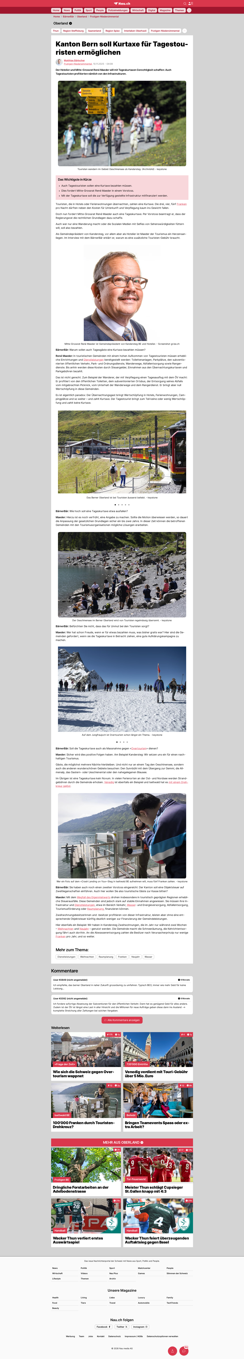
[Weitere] (189, 10)
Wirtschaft (57, 1273)
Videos (84, 1273)
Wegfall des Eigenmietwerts (93, 897)
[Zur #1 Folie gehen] (115, 505)
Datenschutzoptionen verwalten (162, 1336)
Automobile (143, 1303)
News (55, 1268)
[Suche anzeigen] (185, 3)
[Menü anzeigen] (190, 3)
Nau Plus (113, 1273)
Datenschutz (114, 1336)
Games (141, 1273)
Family (170, 1297)
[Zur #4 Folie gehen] (125, 505)
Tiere (83, 1303)
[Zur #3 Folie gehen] (122, 505)
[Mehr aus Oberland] (122, 1142)
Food (54, 1303)
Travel (112, 1303)
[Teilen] (172, 1351)
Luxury (141, 1297)
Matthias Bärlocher (74, 60)
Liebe (112, 1297)
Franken (182, 204)
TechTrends (172, 1303)
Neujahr (84, 928)
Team (81, 1336)
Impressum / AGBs (134, 1336)
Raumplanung (95, 908)
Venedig (109, 782)
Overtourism (138, 748)
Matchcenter (144, 1268)
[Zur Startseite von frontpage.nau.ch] (122, 3)
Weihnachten (65, 928)
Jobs (90, 1336)
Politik (84, 1268)
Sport (112, 1268)
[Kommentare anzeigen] (183, 1351)
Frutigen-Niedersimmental (104, 16)
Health (55, 1297)
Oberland (82, 16)
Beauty (55, 1308)
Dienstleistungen (94, 359)
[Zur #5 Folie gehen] (129, 505)
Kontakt (100, 1336)
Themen (85, 1278)
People (170, 1268)
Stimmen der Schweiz (177, 1273)
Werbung (70, 1336)
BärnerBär (68, 16)
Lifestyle (56, 1278)
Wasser (131, 904)
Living (84, 1297)
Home (56, 16)
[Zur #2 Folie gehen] (118, 505)
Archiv (112, 1278)
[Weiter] (183, 456)
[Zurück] (60, 456)
